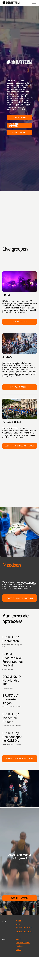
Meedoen (19, 946)
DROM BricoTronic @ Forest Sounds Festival (12, 659)
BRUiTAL (18, 707)
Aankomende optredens (14, 125)
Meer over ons (19, 133)
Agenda (18, 939)
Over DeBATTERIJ (23, 942)
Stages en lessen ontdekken (19, 598)
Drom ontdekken (19, 322)
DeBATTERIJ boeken (24, 931)
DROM (18, 921)
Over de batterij (19, 898)
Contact (18, 949)
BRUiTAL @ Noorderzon (10, 639)
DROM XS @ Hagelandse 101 (11, 680)
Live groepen (19, 118)
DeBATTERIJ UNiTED (24, 928)
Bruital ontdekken (19, 387)
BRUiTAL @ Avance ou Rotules (10, 718)
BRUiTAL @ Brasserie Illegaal (10, 699)
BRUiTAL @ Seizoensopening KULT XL (12, 737)
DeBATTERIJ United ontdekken (19, 446)
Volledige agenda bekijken (19, 759)
